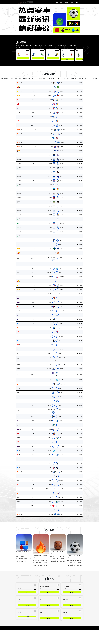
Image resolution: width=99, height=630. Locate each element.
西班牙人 (61, 332)
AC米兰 (50, 108)
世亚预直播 (65, 45)
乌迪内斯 (61, 323)
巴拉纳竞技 (50, 437)
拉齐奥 (50, 463)
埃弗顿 (61, 302)
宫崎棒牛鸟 (62, 214)
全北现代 (61, 392)
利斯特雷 (50, 336)
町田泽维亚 (62, 159)
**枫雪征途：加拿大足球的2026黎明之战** (24, 599)
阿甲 (20, 125)
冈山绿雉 (61, 210)
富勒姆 (61, 429)
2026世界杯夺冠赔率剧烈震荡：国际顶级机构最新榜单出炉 (47, 586)
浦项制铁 (61, 401)
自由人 (51, 327)
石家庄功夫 (50, 272)
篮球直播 (66, 2)
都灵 (60, 319)
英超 (20, 116)
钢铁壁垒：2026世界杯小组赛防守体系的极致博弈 (69, 612)
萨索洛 (50, 319)
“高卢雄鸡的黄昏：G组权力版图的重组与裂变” (69, 599)
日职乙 (20, 163)
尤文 (51, 340)
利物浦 (50, 276)
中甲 (20, 258)
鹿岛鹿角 (61, 201)
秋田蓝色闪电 (62, 184)
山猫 (61, 471)
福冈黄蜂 (61, 193)
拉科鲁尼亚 (50, 454)
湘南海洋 (61, 227)
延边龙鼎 (61, 257)
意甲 (19, 108)
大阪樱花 (61, 206)
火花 (52, 146)
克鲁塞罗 (61, 368)
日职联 (20, 159)
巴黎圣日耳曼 (62, 112)
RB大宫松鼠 (50, 227)
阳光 (61, 133)
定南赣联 (50, 293)
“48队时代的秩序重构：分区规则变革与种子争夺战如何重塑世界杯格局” (46, 562)
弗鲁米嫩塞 (62, 437)
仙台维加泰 (50, 214)
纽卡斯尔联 (62, 310)
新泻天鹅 (61, 163)
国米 (60, 467)
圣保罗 (51, 364)
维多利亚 (61, 353)
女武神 (61, 514)
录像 (80, 2)
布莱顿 (61, 420)
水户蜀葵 (50, 159)
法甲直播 (45, 45)
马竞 (60, 344)
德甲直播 (36, 45)
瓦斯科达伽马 (49, 368)
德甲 (20, 433)
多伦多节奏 (62, 142)
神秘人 (62, 82)
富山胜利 (50, 180)
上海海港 (61, 95)
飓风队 (50, 357)
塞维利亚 (50, 344)
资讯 (77, 2)
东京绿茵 (50, 201)
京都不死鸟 (50, 193)
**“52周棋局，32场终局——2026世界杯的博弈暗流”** (43, 565)
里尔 (51, 112)
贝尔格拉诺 (62, 379)
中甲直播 (70, 45)
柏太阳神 (61, 172)
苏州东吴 (61, 293)
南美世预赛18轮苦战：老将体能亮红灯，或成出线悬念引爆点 (44, 560)
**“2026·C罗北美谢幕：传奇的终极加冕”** (58, 560)
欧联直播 (54, 45)
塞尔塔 (50, 484)
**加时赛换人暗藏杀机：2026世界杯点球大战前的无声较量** (27, 561)
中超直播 (27, 45)
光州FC (50, 388)
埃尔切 (61, 99)
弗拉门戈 (50, 480)
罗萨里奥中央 (49, 349)
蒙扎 (51, 323)
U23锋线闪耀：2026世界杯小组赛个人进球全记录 (24, 586)
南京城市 (50, 268)
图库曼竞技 (50, 379)
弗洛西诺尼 (61, 315)
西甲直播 (40, 45)
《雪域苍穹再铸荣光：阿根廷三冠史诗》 (47, 599)
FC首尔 (61, 388)
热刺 (51, 310)
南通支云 (61, 405)
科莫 (60, 450)
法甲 (19, 112)
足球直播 (61, 2)
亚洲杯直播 (60, 45)
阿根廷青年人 (49, 488)
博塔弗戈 (61, 480)
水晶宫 (50, 116)
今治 (51, 231)
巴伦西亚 (61, 454)
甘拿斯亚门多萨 (62, 505)
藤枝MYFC (62, 180)
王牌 (52, 142)
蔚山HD (50, 244)
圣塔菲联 (50, 125)
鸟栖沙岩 (61, 218)
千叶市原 (61, 189)
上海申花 (50, 91)
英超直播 (17, 45)
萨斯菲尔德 (62, 336)
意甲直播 (50, 45)
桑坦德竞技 (50, 99)
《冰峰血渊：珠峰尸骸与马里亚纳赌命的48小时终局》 (26, 560)
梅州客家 (61, 409)
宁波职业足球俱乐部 (52, 409)
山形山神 (61, 231)
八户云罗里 (50, 184)
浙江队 (51, 248)
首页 (57, 2)
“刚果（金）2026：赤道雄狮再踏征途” (46, 612)
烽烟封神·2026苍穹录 (20, 556)
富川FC (50, 240)
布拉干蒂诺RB (62, 364)
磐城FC (50, 163)
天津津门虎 (50, 252)
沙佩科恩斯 (62, 497)
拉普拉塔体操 (62, 349)
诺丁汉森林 (62, 276)
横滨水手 (61, 197)
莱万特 (50, 306)
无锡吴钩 (61, 272)
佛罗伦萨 (50, 315)
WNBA (21, 82)
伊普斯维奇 (62, 446)
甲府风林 (50, 223)
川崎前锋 (50, 189)
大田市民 (61, 396)
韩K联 (20, 240)
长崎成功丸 (50, 176)
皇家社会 (50, 332)
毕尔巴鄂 (61, 484)
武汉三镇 (61, 150)
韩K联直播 (18, 47)
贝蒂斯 (61, 306)
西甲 (20, 99)
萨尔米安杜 (62, 125)
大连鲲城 (50, 405)
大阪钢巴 (50, 155)
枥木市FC (50, 167)
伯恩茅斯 (50, 302)
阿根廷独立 (50, 505)
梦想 (52, 129)
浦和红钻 (50, 197)
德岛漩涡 (50, 235)
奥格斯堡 (50, 433)
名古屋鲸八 (50, 210)
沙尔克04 (61, 433)
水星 (51, 82)
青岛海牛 (50, 150)
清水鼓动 (50, 172)
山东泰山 (61, 91)
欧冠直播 (31, 45)
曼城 (60, 116)
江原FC (50, 401)
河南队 (51, 289)
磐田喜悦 (61, 167)
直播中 (67, 59)
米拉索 (51, 501)
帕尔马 (60, 340)
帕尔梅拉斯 (62, 501)
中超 (21, 91)
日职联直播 (75, 45)
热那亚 (60, 463)
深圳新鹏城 (50, 95)
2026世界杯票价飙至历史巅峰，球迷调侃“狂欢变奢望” (26, 558)
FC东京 (61, 176)
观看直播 (80, 82)
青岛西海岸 (62, 252)
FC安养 (61, 240)
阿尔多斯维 (62, 488)
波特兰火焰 (62, 129)
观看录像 (27, 592)
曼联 (51, 446)
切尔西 (50, 420)
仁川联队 (50, 392)
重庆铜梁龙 (62, 289)
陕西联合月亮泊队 (52, 257)
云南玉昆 (61, 248)
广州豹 (50, 416)
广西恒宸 (61, 268)
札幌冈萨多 (62, 223)
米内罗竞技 (50, 353)
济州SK (50, 396)
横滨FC (50, 218)
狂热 (52, 133)
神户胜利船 (50, 206)
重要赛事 (72, 2)
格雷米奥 (50, 497)
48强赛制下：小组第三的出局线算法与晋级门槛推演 (69, 586)
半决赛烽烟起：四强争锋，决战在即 (22, 551)
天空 (61, 327)
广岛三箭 (61, 155)
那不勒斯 (50, 450)
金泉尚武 (61, 244)
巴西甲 (20, 353)
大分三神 (61, 235)
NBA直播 (22, 45)
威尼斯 (60, 108)
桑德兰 (50, 429)
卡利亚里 (50, 467)
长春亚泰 (61, 416)
